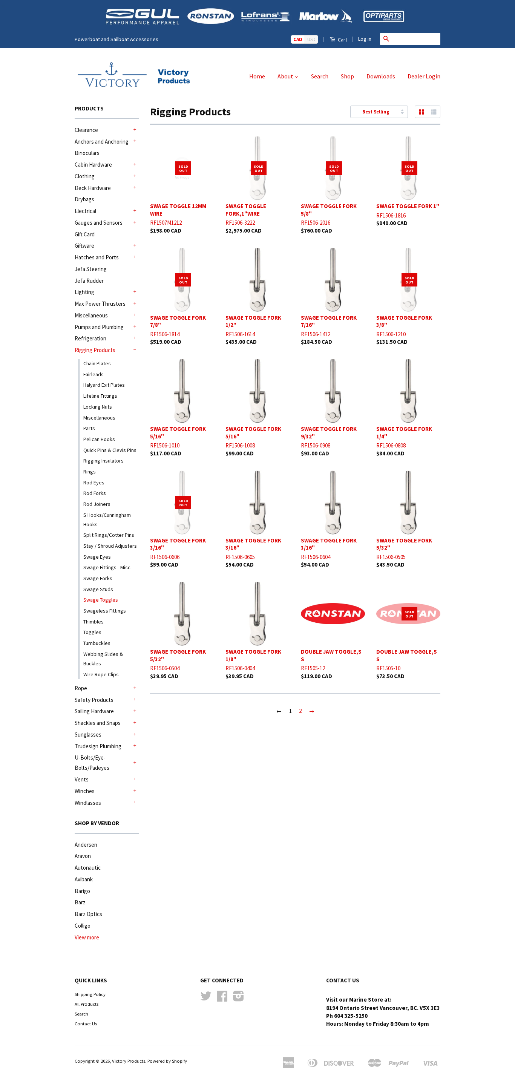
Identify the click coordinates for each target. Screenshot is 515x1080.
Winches (85, 791)
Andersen (86, 844)
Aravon (83, 855)
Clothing (85, 176)
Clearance (86, 129)
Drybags (84, 199)
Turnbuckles (96, 643)
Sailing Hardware (94, 711)
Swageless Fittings (104, 610)
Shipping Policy (90, 994)
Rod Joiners (96, 504)
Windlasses (88, 802)
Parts (89, 428)
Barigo (82, 891)
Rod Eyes (93, 482)
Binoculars (87, 152)
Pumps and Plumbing (99, 327)
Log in (364, 38)
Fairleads (93, 374)
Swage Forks (97, 578)
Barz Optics (88, 914)
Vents (82, 779)
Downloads (380, 76)
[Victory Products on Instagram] (238, 999)
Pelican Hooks (99, 439)
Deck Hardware (93, 187)
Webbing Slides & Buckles (103, 659)
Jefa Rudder (89, 280)
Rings (89, 471)
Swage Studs (98, 589)
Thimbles (93, 621)
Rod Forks (94, 493)
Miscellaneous (91, 315)
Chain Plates (97, 363)
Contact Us (86, 1023)
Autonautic (88, 867)
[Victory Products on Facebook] (222, 999)
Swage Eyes (97, 556)
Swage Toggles (100, 599)
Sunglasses (88, 734)
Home (257, 76)
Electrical (85, 210)
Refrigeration (90, 338)
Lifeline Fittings (100, 395)
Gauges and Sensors (99, 222)
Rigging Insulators (103, 460)
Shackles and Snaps (98, 722)
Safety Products (94, 699)
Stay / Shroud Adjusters (110, 545)
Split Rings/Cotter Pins (108, 535)
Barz (80, 902)
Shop (347, 76)
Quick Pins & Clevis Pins (109, 450)
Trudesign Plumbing (98, 746)
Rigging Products (95, 350)
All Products (86, 1004)
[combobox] (416, 39)
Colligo (82, 925)
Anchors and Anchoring (102, 141)
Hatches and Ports (97, 257)
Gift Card (85, 234)
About (285, 76)
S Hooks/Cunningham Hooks (107, 520)
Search (319, 76)
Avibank (84, 879)
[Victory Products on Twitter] (206, 999)
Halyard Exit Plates (104, 384)
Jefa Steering (91, 269)
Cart (342, 39)
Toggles (92, 632)
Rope (81, 688)
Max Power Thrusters (100, 303)
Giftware (84, 245)
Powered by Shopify (167, 1061)
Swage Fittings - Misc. (107, 567)
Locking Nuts (97, 406)
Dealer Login (424, 76)
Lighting (84, 292)
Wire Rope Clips (101, 674)
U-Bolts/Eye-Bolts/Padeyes (92, 762)
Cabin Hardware (93, 164)
